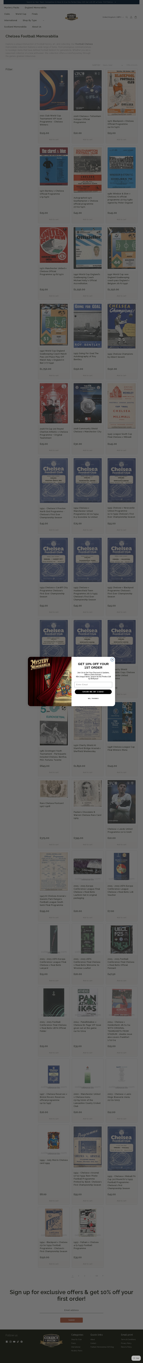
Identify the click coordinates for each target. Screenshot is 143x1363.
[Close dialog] (112, 659)
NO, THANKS (93, 698)
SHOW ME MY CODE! (93, 692)
